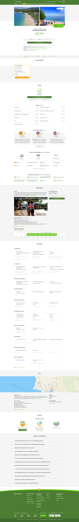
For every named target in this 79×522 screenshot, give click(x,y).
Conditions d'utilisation (21, 519)
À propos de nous (59, 496)
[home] (18, 493)
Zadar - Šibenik (34, 48)
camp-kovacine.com (33, 50)
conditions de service (52, 519)
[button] (22, 68)
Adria (39, 48)
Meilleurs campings (51, 3)
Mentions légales (29, 519)
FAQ (47, 495)
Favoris (59, 1)
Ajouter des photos (45, 99)
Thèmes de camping (42, 3)
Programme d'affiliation (39, 504)
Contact (48, 497)
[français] (46, 1)
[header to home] (18, 1)
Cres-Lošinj (29, 48)
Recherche (16, 3)
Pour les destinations (41, 498)
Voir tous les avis (39, 146)
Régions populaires (30, 501)
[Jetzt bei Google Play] (57, 516)
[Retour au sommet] (39, 489)
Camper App (29, 497)
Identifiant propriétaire (39, 507)
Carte (20, 3)
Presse (57, 500)
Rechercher (23, 77)
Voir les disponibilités (39, 42)
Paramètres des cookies (43, 519)
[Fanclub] (24, 3)
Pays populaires (30, 499)
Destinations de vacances (32, 3)
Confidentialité (36, 519)
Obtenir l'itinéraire (52, 403)
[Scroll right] (65, 138)
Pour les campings (40, 496)
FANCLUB (29, 495)
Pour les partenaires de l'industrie (40, 501)
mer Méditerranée (43, 48)
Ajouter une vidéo (33, 99)
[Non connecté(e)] (63, 1)
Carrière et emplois (60, 498)
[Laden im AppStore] (51, 516)
